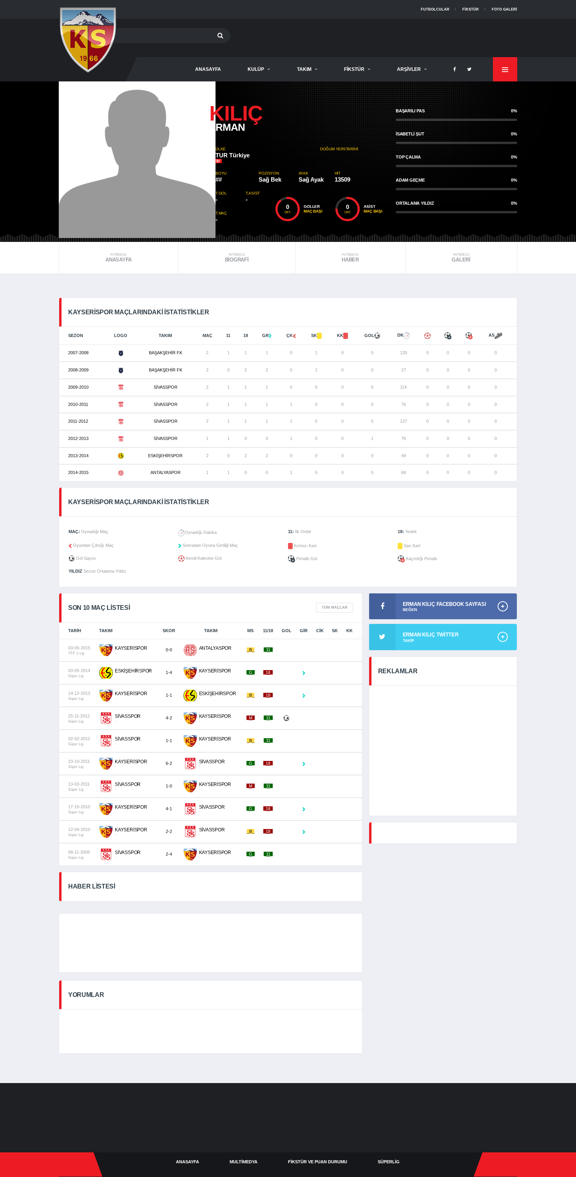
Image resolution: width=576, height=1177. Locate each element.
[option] (137, 159)
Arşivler (409, 69)
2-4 (169, 854)
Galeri (461, 258)
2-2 (169, 831)
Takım (304, 69)
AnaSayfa (208, 69)
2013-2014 (78, 455)
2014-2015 (78, 472)
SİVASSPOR (166, 387)
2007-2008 (78, 352)
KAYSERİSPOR (131, 648)
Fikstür (470, 9)
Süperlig (389, 1161)
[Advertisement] (374, 36)
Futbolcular (435, 9)
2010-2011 (78, 404)
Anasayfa (118, 258)
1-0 (169, 786)
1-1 (169, 695)
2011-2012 (78, 421)
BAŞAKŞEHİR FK (165, 352)
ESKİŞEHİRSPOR (165, 455)
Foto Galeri (504, 9)
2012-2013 (78, 438)
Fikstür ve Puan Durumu (317, 1161)
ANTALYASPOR (165, 472)
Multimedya (243, 1161)
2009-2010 (78, 387)
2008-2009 (78, 370)
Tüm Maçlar (335, 607)
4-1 (169, 808)
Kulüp (256, 69)
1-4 (169, 672)
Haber (350, 258)
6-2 (169, 763)
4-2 (169, 718)
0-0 (169, 649)
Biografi (237, 258)
